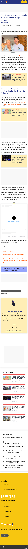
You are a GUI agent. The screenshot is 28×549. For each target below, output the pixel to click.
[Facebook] (2, 496)
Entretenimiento (4, 22)
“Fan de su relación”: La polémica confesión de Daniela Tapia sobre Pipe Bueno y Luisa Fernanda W (15, 260)
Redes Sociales (3, 293)
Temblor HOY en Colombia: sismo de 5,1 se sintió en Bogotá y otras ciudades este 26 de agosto (14, 452)
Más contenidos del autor (14, 330)
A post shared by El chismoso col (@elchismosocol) (14, 236)
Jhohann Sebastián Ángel (7, 25)
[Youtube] (6, 496)
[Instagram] (13, 496)
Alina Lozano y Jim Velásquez (16, 55)
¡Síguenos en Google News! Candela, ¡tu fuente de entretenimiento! (15, 269)
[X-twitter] (10, 496)
